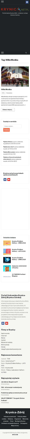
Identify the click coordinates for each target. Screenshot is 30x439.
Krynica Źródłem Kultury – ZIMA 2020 (19, 258)
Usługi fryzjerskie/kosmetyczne (11, 349)
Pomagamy (23, 423)
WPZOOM (15, 434)
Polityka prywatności (10, 416)
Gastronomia (5, 333)
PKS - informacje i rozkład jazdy (11, 387)
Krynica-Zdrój (15, 412)
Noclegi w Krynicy (20, 421)
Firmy (11, 421)
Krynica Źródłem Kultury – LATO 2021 (19, 250)
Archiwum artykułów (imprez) (10, 423)
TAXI (8, 359)
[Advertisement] (15, 33)
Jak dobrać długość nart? (9, 382)
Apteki (3, 340)
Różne (3, 338)
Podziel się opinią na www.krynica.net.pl (14, 393)
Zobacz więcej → (7, 109)
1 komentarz (9, 93)
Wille (3, 93)
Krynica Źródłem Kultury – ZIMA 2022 (19, 242)
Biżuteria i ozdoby (6, 342)
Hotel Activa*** (10, 361)
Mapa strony (15, 425)
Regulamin (18, 419)
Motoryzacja (5, 345)
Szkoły (3, 347)
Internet (4, 336)
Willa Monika (6, 89)
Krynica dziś (9, 368)
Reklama (10, 419)
